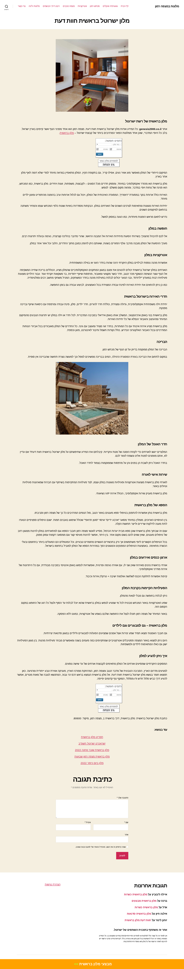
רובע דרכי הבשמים (51, 6)
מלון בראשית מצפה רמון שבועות (92, 756)
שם (126, 822)
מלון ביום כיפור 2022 (92, 763)
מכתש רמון (95, 6)
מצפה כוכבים (69, 6)
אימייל (88, 822)
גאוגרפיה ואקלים (110, 6)
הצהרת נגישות (52, 884)
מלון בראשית (67, 132)
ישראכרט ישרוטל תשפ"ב (92, 743)
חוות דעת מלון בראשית (138, 920)
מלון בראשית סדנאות (139, 913)
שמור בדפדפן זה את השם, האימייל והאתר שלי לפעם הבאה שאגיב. (100, 847)
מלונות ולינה (34, 6)
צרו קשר (22, 6)
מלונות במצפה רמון (167, 6)
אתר (126, 835)
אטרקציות (82, 6)
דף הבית (124, 6)
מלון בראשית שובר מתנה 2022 (92, 750)
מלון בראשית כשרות (135, 894)
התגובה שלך (122, 798)
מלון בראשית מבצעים (144, 900)
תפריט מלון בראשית (92, 737)
